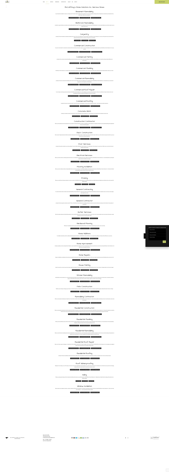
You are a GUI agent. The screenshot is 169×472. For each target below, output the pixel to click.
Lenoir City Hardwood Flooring (85, 228)
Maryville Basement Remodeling (95, 17)
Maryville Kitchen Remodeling (95, 281)
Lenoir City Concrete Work (84, 116)
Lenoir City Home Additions (85, 238)
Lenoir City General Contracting (85, 195)
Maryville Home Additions (94, 238)
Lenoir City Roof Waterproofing (85, 369)
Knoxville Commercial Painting (74, 63)
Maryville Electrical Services (94, 161)
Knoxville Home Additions (75, 238)
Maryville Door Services (93, 150)
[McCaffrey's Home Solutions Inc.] (7, 1)
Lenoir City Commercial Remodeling (85, 84)
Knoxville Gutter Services (75, 218)
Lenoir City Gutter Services (85, 218)
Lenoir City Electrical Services (85, 161)
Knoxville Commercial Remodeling (73, 84)
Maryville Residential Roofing (95, 358)
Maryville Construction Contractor (96, 127)
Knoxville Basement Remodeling (73, 17)
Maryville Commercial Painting (95, 63)
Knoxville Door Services (76, 150)
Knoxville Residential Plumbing (74, 325)
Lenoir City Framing (85, 184)
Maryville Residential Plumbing (95, 325)
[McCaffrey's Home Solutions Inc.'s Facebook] (128, 437)
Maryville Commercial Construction (97, 51)
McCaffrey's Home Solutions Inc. (17, 437)
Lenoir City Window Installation (85, 392)
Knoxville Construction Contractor (73, 127)
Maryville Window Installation (95, 392)
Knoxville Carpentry (77, 40)
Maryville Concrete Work (93, 116)
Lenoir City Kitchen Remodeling (85, 281)
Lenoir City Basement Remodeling (85, 17)
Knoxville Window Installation (75, 392)
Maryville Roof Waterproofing (95, 369)
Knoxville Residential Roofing (75, 358)
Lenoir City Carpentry (85, 40)
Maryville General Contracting (95, 195)
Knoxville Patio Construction (75, 291)
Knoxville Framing (77, 184)
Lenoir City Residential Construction (85, 314)
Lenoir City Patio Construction (85, 291)
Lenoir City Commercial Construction (85, 51)
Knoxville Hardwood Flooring (75, 228)
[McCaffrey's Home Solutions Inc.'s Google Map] (126, 437)
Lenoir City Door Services (84, 150)
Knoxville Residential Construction (73, 314)
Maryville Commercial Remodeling (96, 84)
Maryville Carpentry (92, 40)
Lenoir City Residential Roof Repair (85, 348)
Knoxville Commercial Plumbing (74, 73)
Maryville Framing (91, 184)
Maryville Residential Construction (96, 314)
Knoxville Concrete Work (76, 116)
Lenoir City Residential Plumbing (84, 325)
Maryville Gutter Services (93, 218)
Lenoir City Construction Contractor (85, 127)
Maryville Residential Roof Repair (96, 348)
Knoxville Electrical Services (75, 161)
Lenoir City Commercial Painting (84, 63)
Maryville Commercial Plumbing (95, 73)
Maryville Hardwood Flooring (95, 228)
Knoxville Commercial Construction (73, 51)
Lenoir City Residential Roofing (85, 358)
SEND (164, 241)
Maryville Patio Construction (95, 291)
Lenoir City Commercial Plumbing (84, 73)
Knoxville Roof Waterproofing (75, 369)
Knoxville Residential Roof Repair (73, 348)
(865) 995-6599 (162, 1)
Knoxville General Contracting (75, 195)
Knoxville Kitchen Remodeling (75, 281)
